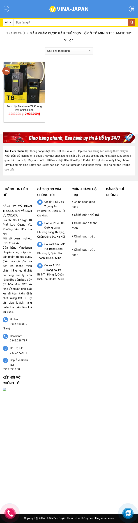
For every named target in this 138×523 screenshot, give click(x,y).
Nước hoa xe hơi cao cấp (44, 165)
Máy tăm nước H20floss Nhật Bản (48, 160)
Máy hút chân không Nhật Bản (62, 155)
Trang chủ (15, 33)
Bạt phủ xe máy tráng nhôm (112, 160)
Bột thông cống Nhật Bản (40, 151)
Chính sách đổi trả (86, 215)
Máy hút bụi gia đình (16, 165)
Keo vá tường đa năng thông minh (81, 165)
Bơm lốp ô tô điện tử (82, 160)
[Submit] (131, 22)
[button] (6, 9)
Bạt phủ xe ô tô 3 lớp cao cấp (74, 151)
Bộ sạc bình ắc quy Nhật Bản (99, 155)
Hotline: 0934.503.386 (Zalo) (15, 324)
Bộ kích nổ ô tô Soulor (30, 155)
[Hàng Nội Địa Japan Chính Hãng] (69, 9)
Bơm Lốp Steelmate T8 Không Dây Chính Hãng (24, 108)
